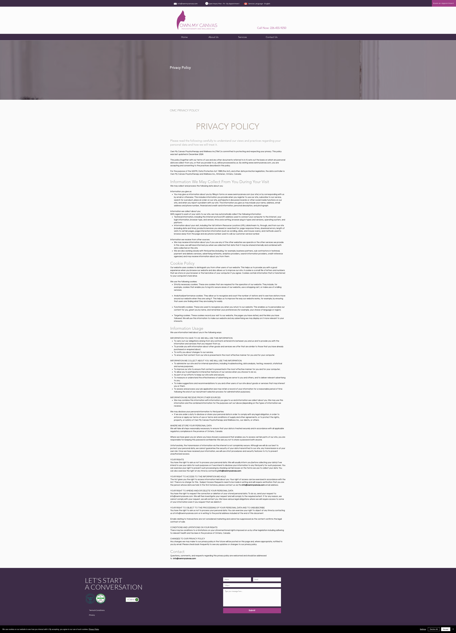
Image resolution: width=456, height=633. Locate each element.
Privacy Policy (94, 629)
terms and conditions (217, 417)
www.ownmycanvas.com (239, 194)
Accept (445, 629)
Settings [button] (423, 629)
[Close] (453, 629)
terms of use (203, 160)
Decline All (434, 629)
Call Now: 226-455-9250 (271, 28)
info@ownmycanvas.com (188, 4)
